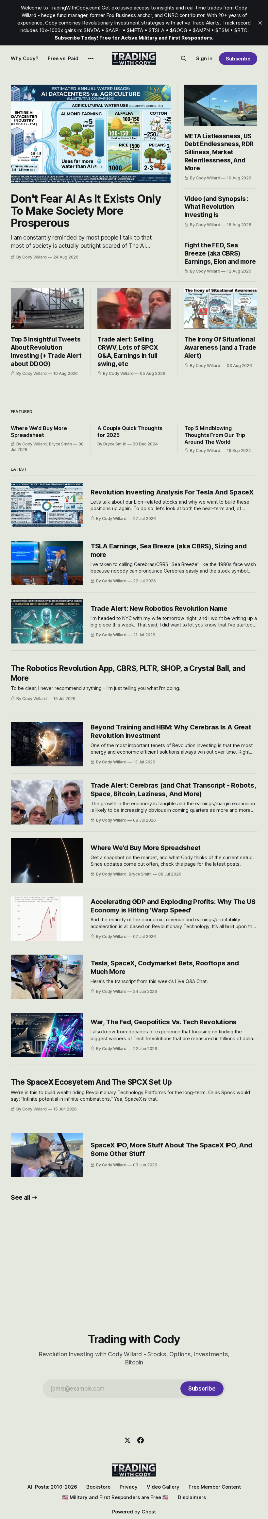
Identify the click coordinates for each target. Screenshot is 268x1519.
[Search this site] (183, 58)
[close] (260, 23)
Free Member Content (215, 1487)
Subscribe (238, 59)
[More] (91, 58)
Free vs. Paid (63, 58)
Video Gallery (163, 1487)
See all (20, 1197)
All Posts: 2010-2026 (52, 1487)
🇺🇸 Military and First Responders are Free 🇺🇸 (115, 1497)
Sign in (204, 58)
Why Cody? (25, 58)
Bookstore (98, 1487)
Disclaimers (192, 1497)
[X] (127, 1440)
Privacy (129, 1487)
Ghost (149, 1512)
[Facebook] (140, 1440)
